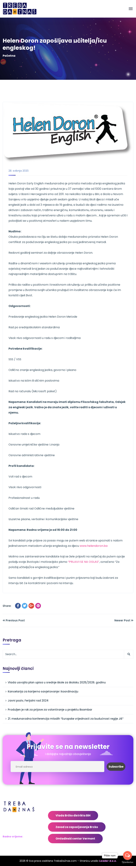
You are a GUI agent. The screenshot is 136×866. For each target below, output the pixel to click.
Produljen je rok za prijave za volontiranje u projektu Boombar (50, 709)
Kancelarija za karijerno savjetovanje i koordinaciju (43, 691)
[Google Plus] (31, 606)
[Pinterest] (38, 606)
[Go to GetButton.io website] (127, 862)
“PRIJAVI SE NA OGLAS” (83, 562)
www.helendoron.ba (93, 546)
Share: (7, 606)
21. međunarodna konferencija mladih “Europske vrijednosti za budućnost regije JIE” (65, 719)
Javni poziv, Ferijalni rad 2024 (28, 700)
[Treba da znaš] (23, 8)
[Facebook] (18, 606)
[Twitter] (24, 606)
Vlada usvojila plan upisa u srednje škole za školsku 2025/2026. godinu (57, 682)
